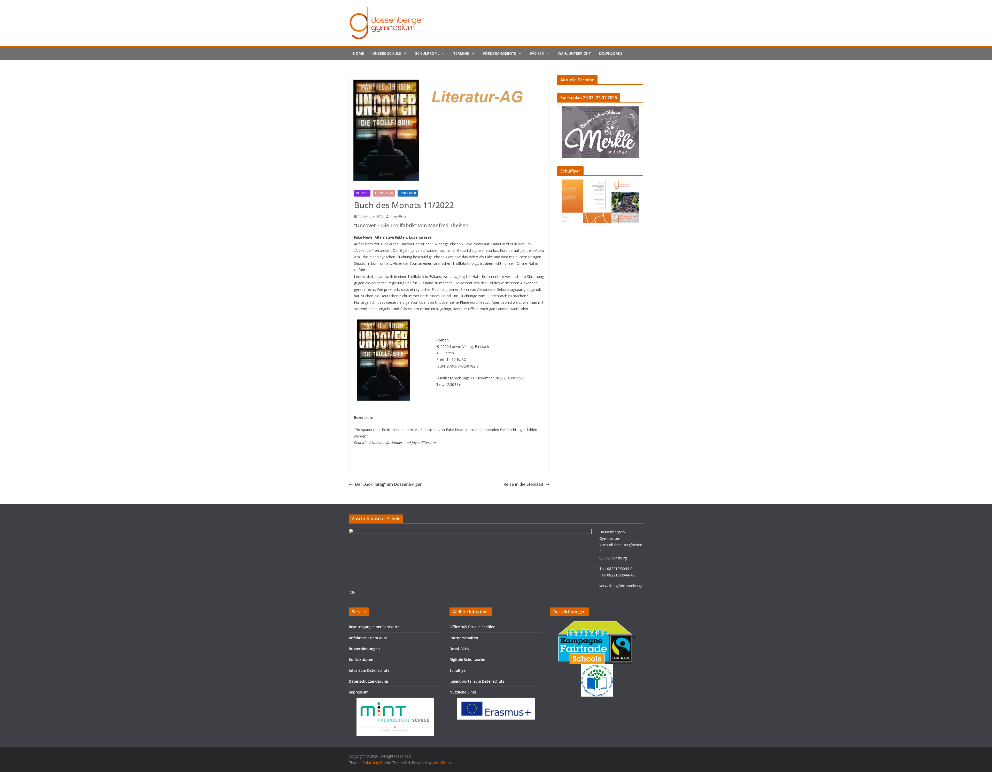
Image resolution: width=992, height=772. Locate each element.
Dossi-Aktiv (459, 648)
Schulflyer (458, 670)
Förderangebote (499, 53)
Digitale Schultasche (467, 659)
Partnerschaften (464, 637)
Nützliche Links (463, 692)
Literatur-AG (384, 193)
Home (358, 53)
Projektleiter (399, 216)
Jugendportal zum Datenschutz (477, 681)
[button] (404, 53)
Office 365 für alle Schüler (472, 626)
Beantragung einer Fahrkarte (374, 626)
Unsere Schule (386, 53)
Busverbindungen (364, 648)
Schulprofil (427, 53)
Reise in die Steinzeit (523, 484)
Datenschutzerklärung (368, 681)
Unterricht (408, 193)
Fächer (537, 53)
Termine (461, 53)
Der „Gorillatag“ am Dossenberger (388, 484)
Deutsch (362, 193)
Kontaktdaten (361, 659)
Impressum (358, 692)
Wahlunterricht (574, 53)
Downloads (611, 53)
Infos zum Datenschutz (369, 670)
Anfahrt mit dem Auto (368, 637)
